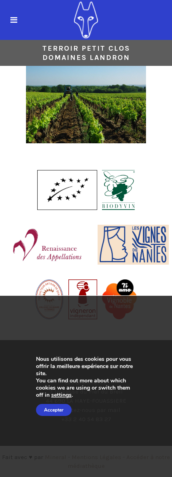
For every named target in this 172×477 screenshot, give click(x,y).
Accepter (54, 410)
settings (61, 395)
